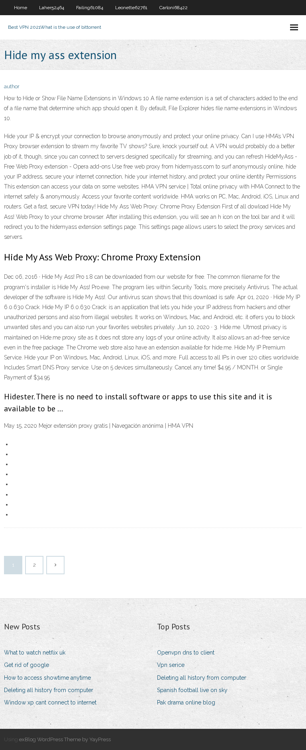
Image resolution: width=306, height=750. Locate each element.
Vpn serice (170, 665)
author (12, 86)
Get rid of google (26, 665)
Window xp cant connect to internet (50, 702)
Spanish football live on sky (192, 690)
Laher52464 (51, 7)
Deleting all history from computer (48, 690)
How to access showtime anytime (47, 678)
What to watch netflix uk (34, 652)
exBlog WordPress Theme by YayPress (65, 739)
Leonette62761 (131, 7)
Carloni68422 (173, 7)
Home (20, 7)
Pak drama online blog (186, 702)
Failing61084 (89, 7)
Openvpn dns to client (185, 652)
